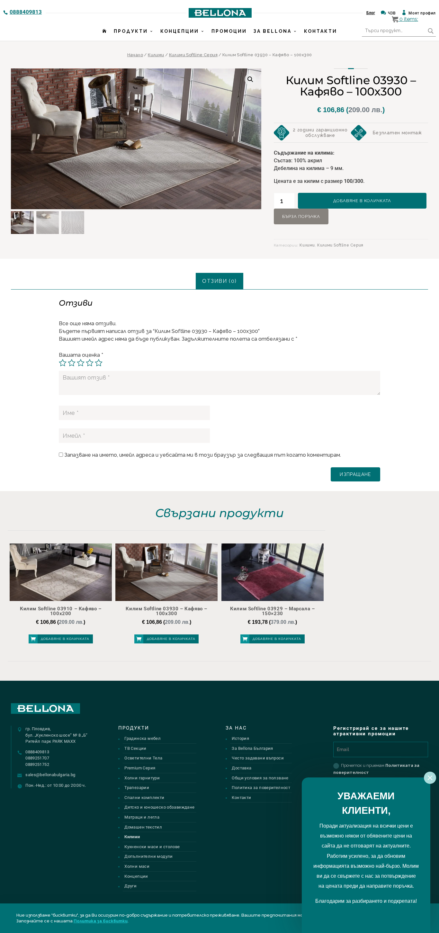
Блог (370, 13)
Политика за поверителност (261, 787)
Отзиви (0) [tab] (219, 281)
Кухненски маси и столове (152, 846)
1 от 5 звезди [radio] (63, 363)
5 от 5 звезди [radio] (99, 363)
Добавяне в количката (362, 200)
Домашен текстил (143, 827)
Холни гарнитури (142, 778)
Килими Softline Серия (193, 54)
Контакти (320, 31)
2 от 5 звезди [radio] (72, 363)
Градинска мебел (142, 738)
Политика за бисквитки (101, 921)
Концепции (179, 31)
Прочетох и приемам (376, 768)
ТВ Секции (135, 748)
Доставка (241, 768)
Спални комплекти (144, 797)
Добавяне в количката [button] (65, 639)
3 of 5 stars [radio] (81, 363)
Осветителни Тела (143, 758)
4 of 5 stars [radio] (90, 363)
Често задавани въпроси (258, 758)
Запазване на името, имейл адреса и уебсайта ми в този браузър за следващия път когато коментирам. (202, 455)
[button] (250, 79)
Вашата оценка (81, 355)
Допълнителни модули (148, 856)
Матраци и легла (141, 817)
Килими (156, 54)
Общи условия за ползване (260, 778)
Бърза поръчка (301, 216)
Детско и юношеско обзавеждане (159, 807)
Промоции (229, 31)
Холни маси (136, 866)
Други (130, 886)
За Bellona (272, 31)
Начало (135, 54)
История (240, 738)
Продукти (131, 31)
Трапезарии (136, 787)
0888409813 (26, 12)
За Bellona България (252, 748)
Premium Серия (139, 768)
